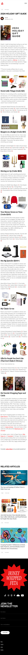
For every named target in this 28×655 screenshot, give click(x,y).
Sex (2, 642)
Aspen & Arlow (9, 427)
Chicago (3, 430)
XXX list (15, 60)
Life (2, 647)
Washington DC (18, 428)
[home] (2, 3)
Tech (2, 644)
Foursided (10, 436)
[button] (26, 3)
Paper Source (4, 416)
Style (2, 650)
